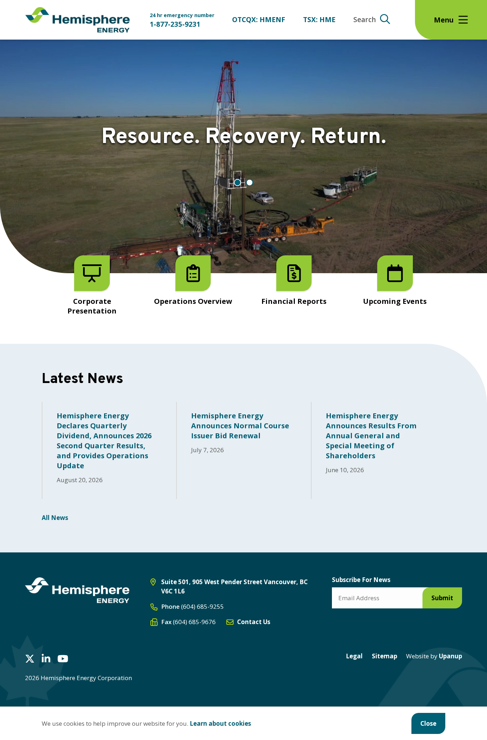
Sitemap (384, 656)
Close (428, 723)
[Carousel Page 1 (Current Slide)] (237, 182)
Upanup (434, 656)
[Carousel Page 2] (249, 182)
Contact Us (253, 622)
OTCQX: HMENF (258, 19)
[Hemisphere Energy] (77, 590)
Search (364, 19)
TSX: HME (319, 19)
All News (55, 518)
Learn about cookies (220, 723)
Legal (354, 656)
